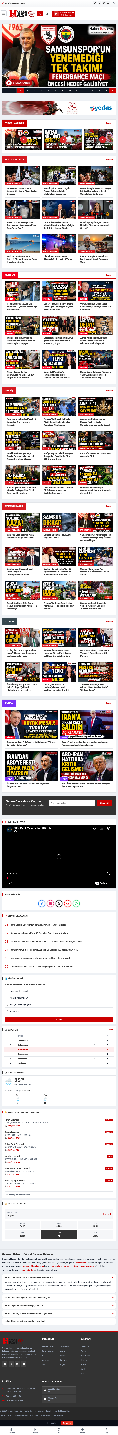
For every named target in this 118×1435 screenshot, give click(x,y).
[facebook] (41, 903)
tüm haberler (28, 1270)
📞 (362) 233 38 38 (12, 1126)
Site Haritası (58, 1416)
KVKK (83, 1369)
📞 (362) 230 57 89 (12, 1138)
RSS (82, 1374)
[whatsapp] (76, 903)
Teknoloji (63, 1360)
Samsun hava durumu (60, 1266)
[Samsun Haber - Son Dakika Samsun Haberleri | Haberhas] (22, 14)
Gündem (45, 1355)
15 (106, 90)
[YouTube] (108, 3)
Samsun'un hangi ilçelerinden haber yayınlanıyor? (27, 1297)
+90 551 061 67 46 (13, 1396)
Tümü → (109, 123)
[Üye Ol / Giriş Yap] (40, 13)
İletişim (84, 1360)
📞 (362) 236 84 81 (12, 1150)
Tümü (111, 1030)
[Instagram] (104, 3)
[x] (59, 903)
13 (91, 90)
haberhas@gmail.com (15, 1400)
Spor (43, 1364)
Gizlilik (83, 1364)
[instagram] (50, 903)
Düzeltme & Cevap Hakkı (40, 1416)
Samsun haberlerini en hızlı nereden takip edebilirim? (29, 1277)
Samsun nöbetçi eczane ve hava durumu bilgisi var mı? (30, 1313)
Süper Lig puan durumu (83, 1266)
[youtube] (67, 903)
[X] (99, 3)
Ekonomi (45, 1360)
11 (77, 90)
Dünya (62, 1351)
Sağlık (62, 1364)
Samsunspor (80, 1263)
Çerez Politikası (21, 1416)
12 (84, 90)
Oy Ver (59, 1019)
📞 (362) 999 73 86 (12, 1186)
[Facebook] (95, 3)
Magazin (63, 1355)
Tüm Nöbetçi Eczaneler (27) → (17, 1194)
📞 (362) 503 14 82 (12, 1174)
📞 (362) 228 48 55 (12, 1162)
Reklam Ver (85, 1355)
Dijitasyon (67, 1423)
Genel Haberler (48, 1351)
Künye (83, 1351)
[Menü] (3, 13)
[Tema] (113, 3)
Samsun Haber (48, 1346)
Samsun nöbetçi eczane (33, 1266)
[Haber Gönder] (47, 14)
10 (70, 90)
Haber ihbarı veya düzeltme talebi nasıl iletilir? (26, 1321)
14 (98, 90)
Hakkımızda (85, 1346)
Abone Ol (104, 803)
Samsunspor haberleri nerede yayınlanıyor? (24, 1305)
